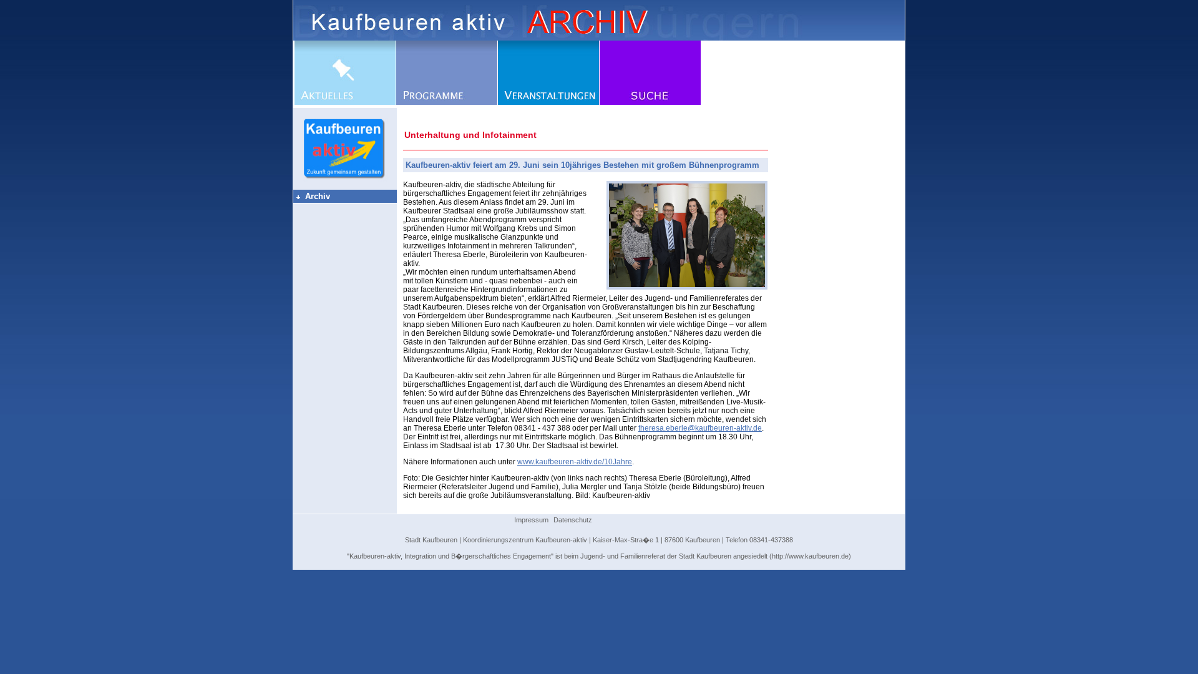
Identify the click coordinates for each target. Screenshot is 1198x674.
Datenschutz (572, 520)
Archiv (312, 196)
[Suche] (650, 102)
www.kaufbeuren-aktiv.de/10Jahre (574, 461)
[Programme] (446, 102)
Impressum (531, 520)
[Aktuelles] (345, 102)
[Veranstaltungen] (548, 102)
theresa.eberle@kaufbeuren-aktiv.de (700, 428)
